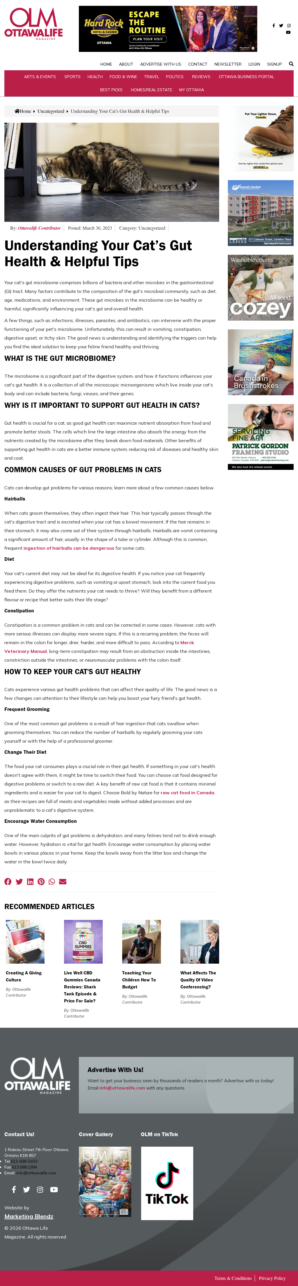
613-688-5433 (24, 1161)
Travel (151, 76)
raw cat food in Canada (187, 792)
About (126, 64)
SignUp (274, 64)
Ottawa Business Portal (246, 76)
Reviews (201, 76)
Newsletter (228, 64)
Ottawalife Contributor (39, 228)
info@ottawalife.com (122, 1088)
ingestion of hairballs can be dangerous (69, 548)
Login (254, 64)
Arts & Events (40, 76)
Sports (72, 76)
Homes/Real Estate (151, 89)
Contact (197, 64)
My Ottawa (191, 89)
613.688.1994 (24, 1167)
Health (95, 76)
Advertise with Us (160, 64)
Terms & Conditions (233, 1278)
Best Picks (111, 89)
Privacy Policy (272, 1278)
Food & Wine (123, 76)
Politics (175, 76)
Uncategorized (51, 111)
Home (106, 64)
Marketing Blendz (28, 1216)
